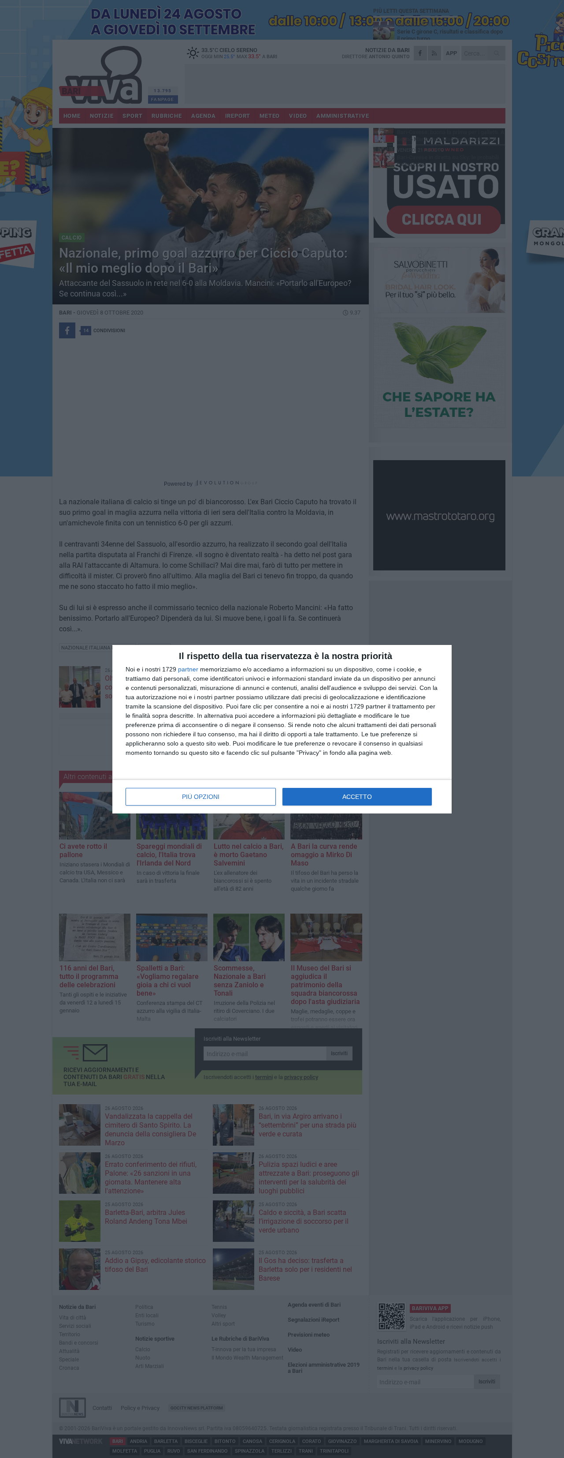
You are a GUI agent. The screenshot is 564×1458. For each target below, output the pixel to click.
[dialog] (282, 729)
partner (188, 669)
